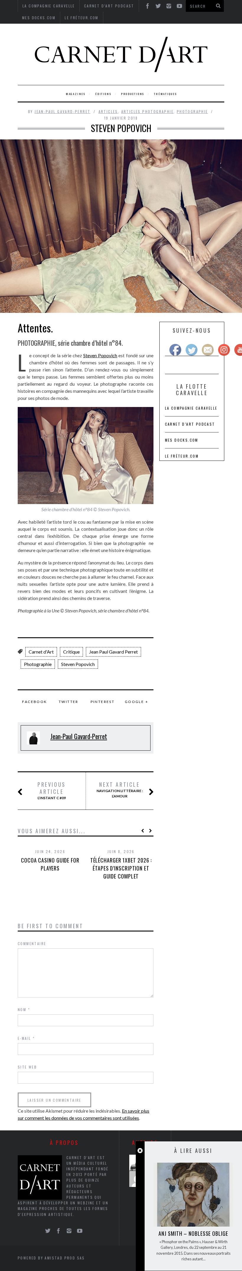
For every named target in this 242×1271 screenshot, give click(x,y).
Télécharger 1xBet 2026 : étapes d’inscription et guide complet (121, 868)
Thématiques (165, 94)
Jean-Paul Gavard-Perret (62, 111)
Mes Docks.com (38, 17)
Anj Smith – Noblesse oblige (193, 1233)
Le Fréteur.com (82, 17)
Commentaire (32, 943)
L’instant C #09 (51, 790)
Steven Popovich (100, 355)
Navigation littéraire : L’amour (120, 789)
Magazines (76, 94)
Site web (27, 1066)
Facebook (34, 701)
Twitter (69, 701)
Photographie (192, 111)
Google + (136, 701)
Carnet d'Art (41, 651)
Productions (132, 94)
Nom (24, 1009)
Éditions (103, 94)
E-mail (26, 1038)
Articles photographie (147, 111)
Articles (108, 111)
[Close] (140, 1150)
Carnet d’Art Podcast (190, 424)
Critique (71, 651)
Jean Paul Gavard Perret (113, 651)
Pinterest (103, 701)
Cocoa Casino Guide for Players (50, 864)
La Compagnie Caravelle (191, 408)
